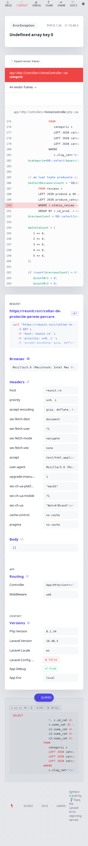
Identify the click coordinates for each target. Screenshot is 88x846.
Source (28, 806)
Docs (45, 806)
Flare (77, 800)
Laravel (61, 806)
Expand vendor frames (27, 61)
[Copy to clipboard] (73, 324)
